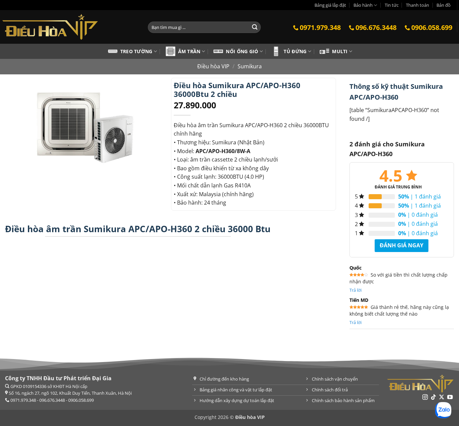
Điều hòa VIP (213, 66)
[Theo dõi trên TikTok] (433, 397)
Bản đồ (443, 5)
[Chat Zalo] (443, 410)
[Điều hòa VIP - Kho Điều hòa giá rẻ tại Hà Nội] (69, 27)
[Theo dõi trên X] (441, 397)
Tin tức (392, 5)
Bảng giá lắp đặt (330, 5)
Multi (339, 51)
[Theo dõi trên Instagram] (425, 397)
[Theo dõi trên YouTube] (450, 397)
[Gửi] (254, 27)
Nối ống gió (242, 51)
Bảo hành (363, 5)
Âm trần (189, 51)
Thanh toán (417, 5)
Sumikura (250, 66)
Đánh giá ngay (401, 245)
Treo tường (136, 51)
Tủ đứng (295, 51)
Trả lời (355, 290)
